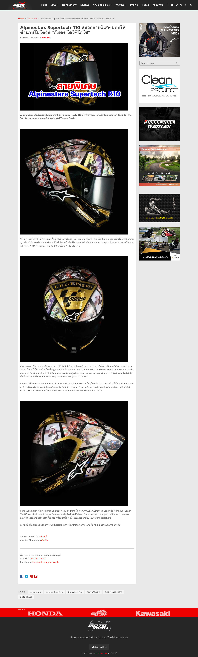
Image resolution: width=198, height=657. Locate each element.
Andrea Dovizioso (54, 592)
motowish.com (38, 558)
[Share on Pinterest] (35, 577)
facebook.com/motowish (45, 562)
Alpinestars (35, 592)
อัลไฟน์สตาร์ (26, 597)
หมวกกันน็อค (93, 592)
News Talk (32, 19)
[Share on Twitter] (26, 577)
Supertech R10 (75, 592)
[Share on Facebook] (21, 577)
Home (21, 19)
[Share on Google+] (31, 577)
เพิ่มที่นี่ (43, 536)
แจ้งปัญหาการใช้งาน (99, 647)
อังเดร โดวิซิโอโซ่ (113, 592)
